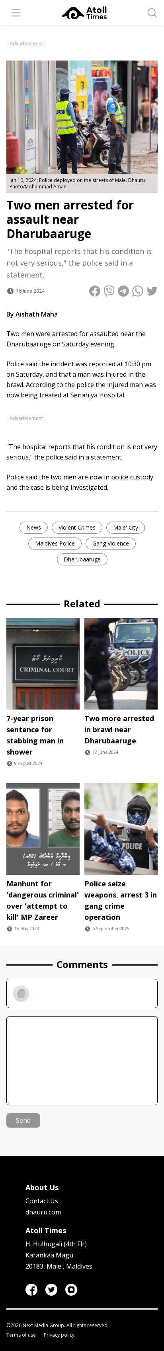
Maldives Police (55, 543)
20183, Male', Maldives (58, 1266)
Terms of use (21, 1335)
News (33, 527)
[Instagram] (71, 1290)
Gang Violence (110, 543)
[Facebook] (31, 1290)
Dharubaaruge (82, 559)
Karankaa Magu (49, 1255)
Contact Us (41, 1201)
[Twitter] (51, 1290)
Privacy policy (59, 1335)
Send (23, 1120)
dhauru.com (43, 1212)
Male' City (125, 527)
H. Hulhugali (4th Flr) (56, 1244)
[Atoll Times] (84, 13)
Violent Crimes (77, 527)
